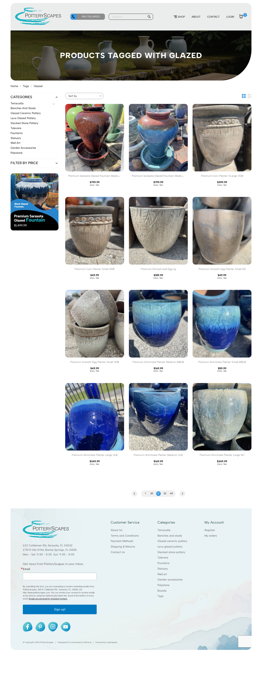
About (196, 16)
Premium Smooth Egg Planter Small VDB (94, 361)
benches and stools (23, 108)
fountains (17, 133)
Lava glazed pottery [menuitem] (169, 546)
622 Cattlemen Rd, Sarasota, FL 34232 (48, 545)
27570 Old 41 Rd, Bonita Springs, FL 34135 (50, 550)
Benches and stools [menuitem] (169, 535)
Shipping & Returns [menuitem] (123, 546)
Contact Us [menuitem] (118, 552)
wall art (15, 143)
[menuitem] (179, 17)
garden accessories (23, 148)
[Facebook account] (27, 626)
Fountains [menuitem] (163, 563)
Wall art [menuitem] (162, 574)
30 (151, 493)
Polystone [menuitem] (163, 585)
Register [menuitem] (209, 530)
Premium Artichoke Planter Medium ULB (158, 454)
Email (26, 569)
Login (230, 16)
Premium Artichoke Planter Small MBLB (222, 361)
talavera (16, 128)
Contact (213, 16)
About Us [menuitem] (116, 530)
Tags (26, 86)
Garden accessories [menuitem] (170, 579)
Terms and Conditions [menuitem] (125, 535)
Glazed (38, 86)
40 (171, 493)
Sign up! (59, 609)
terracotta (17, 103)
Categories (21, 97)
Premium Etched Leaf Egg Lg (158, 268)
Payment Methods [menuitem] (122, 541)
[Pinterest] (40, 626)
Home (14, 86)
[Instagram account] (53, 626)
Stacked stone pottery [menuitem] (171, 552)
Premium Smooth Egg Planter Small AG (222, 268)
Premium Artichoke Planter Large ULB (95, 454)
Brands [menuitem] (161, 590)
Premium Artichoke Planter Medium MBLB (158, 361)
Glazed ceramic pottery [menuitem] (172, 541)
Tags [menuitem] (160, 596)
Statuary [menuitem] (162, 568)
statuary (16, 138)
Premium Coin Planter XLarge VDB (222, 175)
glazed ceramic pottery (26, 113)
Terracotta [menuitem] (164, 530)
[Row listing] (249, 96)
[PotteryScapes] (38, 23)
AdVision (87, 642)
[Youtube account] (65, 626)
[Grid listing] (244, 96)
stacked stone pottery (24, 123)
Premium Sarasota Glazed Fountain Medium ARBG (158, 177)
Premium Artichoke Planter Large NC (222, 454)
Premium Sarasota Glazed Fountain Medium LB (94, 177)
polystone (16, 153)
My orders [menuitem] (210, 535)
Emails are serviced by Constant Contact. (48, 598)
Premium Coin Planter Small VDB (95, 268)
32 (165, 493)
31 (158, 493)
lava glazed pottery (23, 118)
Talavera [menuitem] (162, 557)
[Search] (149, 17)
